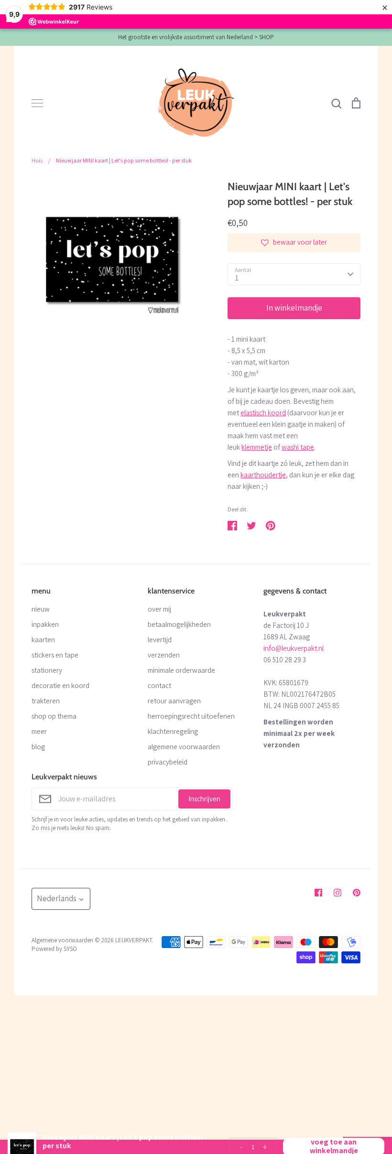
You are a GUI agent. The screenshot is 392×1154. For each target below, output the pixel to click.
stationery (47, 670)
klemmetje (256, 447)
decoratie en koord (60, 685)
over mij (159, 609)
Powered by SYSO (54, 949)
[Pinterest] (356, 892)
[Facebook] (318, 892)
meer (39, 731)
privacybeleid (167, 761)
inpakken (45, 624)
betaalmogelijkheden (179, 624)
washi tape (298, 447)
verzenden (164, 654)
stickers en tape (55, 654)
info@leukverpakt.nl (293, 648)
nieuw (41, 609)
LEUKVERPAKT (133, 940)
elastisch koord (263, 412)
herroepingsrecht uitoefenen (191, 716)
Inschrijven (204, 798)
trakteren (46, 700)
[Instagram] (337, 892)
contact (159, 685)
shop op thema (54, 716)
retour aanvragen (174, 700)
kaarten (43, 639)
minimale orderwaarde (181, 670)
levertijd (160, 639)
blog (38, 746)
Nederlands (56, 898)
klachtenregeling (173, 731)
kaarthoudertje (263, 474)
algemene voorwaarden (184, 746)
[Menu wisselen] (37, 103)
